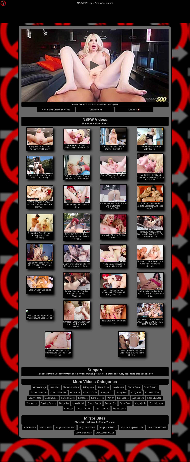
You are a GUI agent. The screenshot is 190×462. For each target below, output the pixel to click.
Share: (132, 110)
